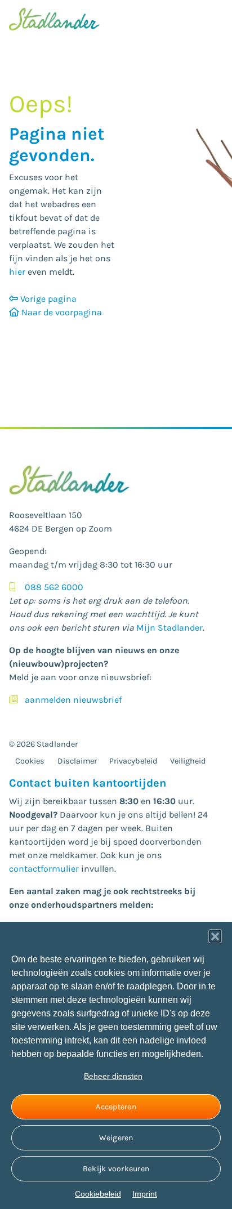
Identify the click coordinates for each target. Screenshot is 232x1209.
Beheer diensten (113, 1076)
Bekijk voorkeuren (116, 1169)
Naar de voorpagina (60, 312)
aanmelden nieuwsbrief (73, 699)
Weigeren (116, 1138)
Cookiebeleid (98, 1193)
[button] (215, 936)
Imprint (144, 1193)
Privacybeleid (133, 761)
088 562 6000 (54, 587)
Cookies (29, 761)
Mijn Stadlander (169, 627)
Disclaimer (77, 761)
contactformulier (44, 868)
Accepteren (116, 1107)
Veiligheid (188, 761)
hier (17, 271)
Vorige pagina (47, 298)
